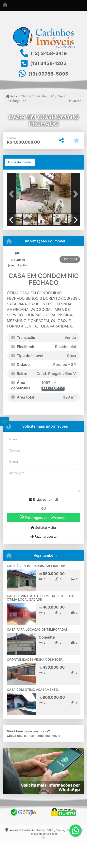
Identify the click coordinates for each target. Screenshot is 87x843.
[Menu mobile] (5, 5)
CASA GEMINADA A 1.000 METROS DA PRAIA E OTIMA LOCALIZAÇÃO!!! (41, 597)
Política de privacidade (44, 833)
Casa (61, 96)
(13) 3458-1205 (48, 63)
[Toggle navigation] (78, 5)
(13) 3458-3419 (49, 53)
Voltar (76, 101)
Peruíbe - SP (44, 96)
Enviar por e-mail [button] (45, 499)
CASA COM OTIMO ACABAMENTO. (33, 690)
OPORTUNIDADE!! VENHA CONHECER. (35, 659)
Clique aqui (15, 736)
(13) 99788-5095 (48, 74)
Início (14, 96)
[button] (12, 194)
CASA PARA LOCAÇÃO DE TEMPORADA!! (37, 629)
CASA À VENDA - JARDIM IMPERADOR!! (36, 566)
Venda (26, 96)
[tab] (20, 162)
